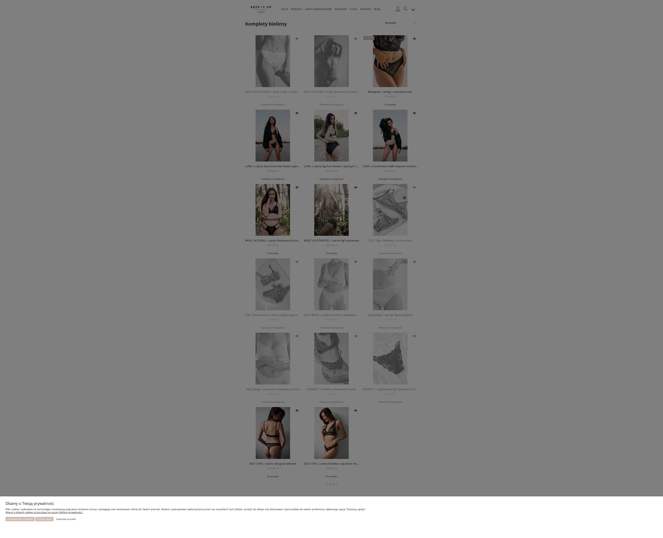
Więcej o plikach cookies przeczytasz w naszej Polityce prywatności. (44, 512)
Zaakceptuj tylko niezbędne (20, 519)
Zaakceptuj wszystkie (66, 519)
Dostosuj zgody (44, 519)
